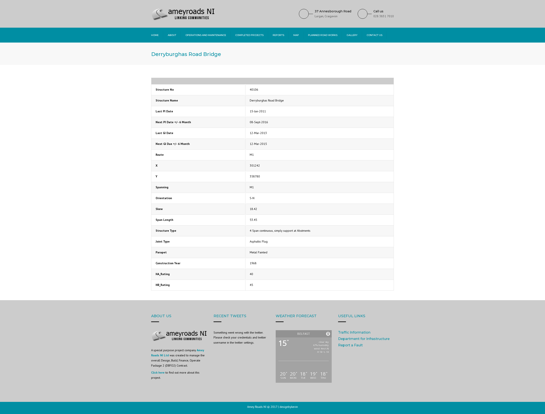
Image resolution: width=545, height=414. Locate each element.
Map (296, 35)
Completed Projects (249, 35)
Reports (278, 35)
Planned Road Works (322, 35)
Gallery (352, 35)
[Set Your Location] (328, 333)
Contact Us (374, 35)
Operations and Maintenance (205, 35)
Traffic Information (354, 332)
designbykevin (289, 407)
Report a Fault (350, 345)
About (172, 35)
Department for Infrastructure (364, 339)
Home (155, 35)
